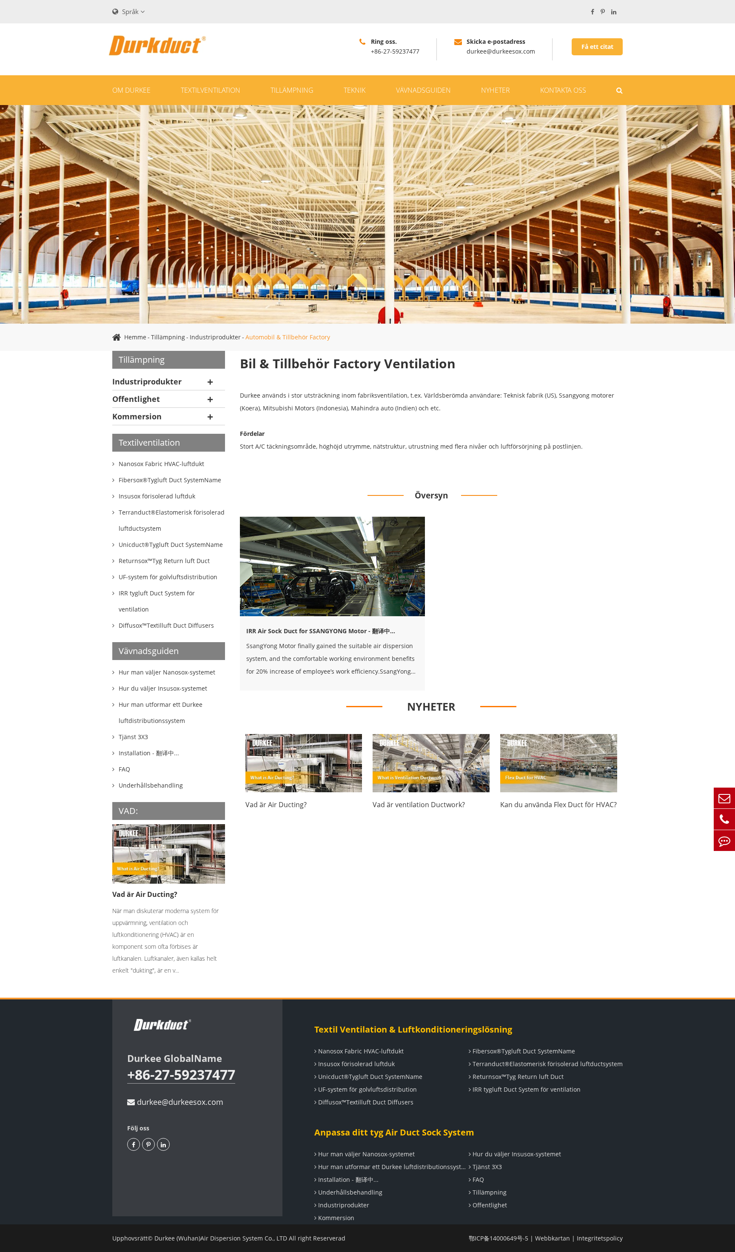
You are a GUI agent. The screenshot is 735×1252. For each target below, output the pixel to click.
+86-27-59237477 (181, 1075)
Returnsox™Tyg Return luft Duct (517, 1077)
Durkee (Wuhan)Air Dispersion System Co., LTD (220, 1238)
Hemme (135, 337)
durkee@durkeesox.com (179, 1102)
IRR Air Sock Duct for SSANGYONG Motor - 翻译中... (320, 631)
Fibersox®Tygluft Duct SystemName (523, 1051)
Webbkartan (552, 1238)
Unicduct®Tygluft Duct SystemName (369, 1077)
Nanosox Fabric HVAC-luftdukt (360, 1051)
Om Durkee (131, 90)
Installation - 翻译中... (347, 1179)
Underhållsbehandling (349, 1192)
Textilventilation (210, 90)
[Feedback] (724, 840)
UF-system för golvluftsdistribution (366, 1089)
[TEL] (724, 819)
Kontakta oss (563, 90)
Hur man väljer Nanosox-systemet (365, 1154)
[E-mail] (724, 798)
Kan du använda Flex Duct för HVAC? (558, 804)
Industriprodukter (215, 337)
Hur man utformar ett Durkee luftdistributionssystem (392, 1167)
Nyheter (495, 90)
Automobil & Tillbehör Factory (287, 337)
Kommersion (137, 416)
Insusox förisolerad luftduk (355, 1064)
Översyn (431, 495)
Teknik (354, 90)
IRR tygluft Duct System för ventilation (526, 1089)
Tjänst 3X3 (486, 1167)
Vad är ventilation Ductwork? (419, 804)
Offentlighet (136, 399)
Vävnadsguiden (423, 90)
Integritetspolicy (600, 1238)
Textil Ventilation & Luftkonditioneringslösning (413, 1029)
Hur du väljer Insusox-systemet (516, 1154)
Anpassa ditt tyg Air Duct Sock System (394, 1132)
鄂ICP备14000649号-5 (498, 1238)
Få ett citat (597, 47)
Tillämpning (292, 90)
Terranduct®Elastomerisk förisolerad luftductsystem (547, 1064)
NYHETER (431, 706)
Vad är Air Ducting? (144, 894)
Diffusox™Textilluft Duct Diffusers (364, 1102)
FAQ (477, 1179)
